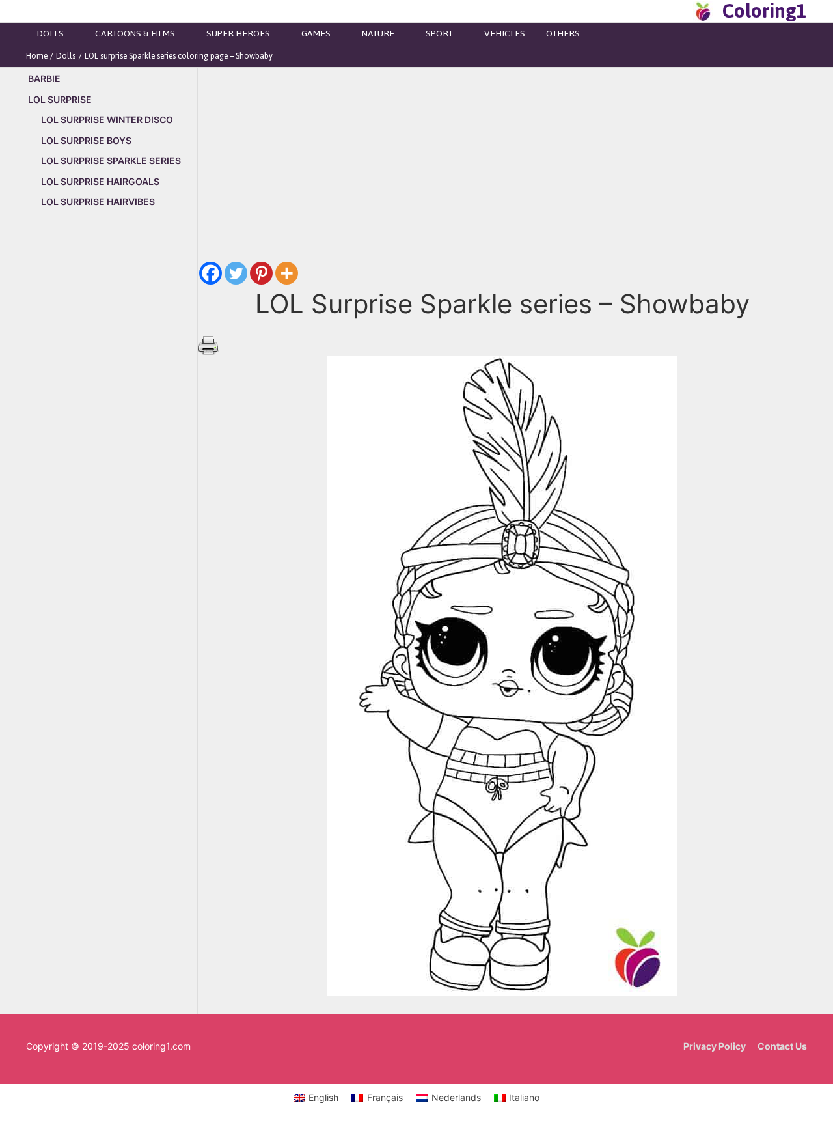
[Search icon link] (679, 11)
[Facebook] (210, 273)
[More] (286, 273)
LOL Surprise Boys (86, 140)
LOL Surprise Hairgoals (100, 181)
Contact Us (782, 1046)
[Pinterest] (261, 273)
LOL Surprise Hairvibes (98, 201)
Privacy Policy (714, 1046)
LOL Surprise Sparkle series (111, 160)
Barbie (44, 78)
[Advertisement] (111, 440)
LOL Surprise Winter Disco (107, 119)
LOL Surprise (60, 99)
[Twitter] (236, 273)
